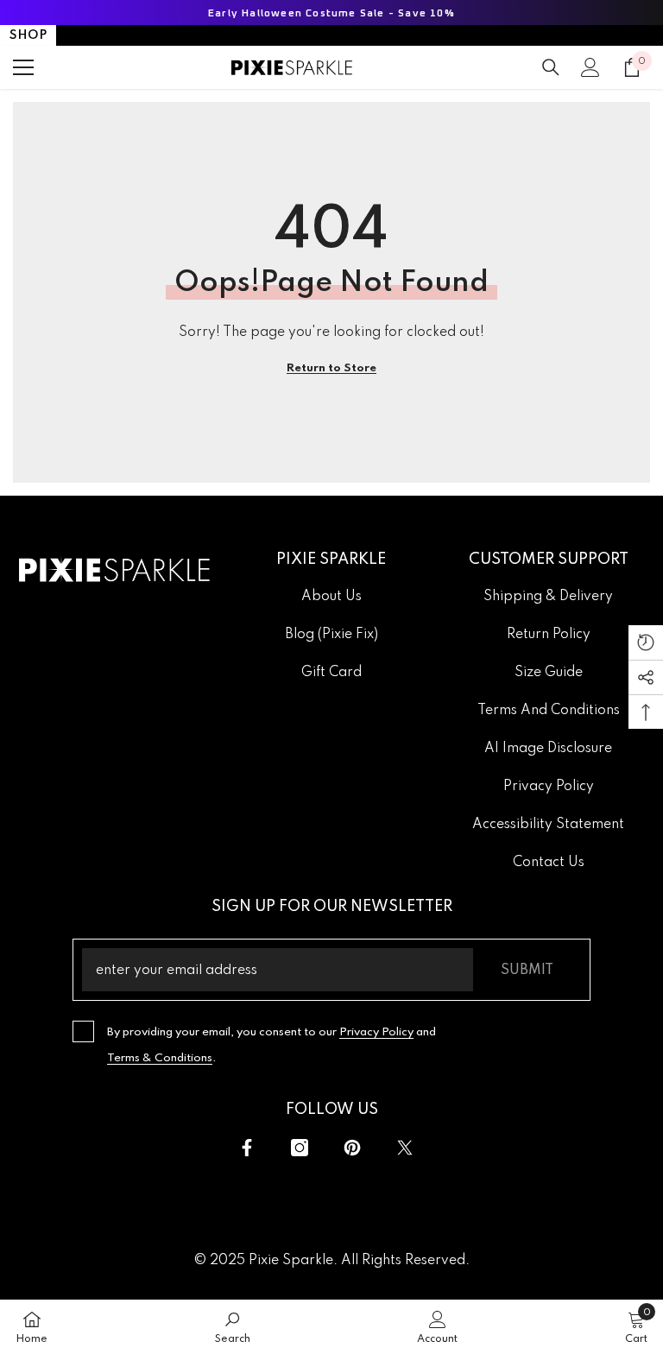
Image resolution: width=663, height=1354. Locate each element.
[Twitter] (405, 1147)
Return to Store (331, 368)
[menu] (23, 67)
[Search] (550, 67)
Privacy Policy (376, 1032)
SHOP (28, 35)
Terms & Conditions (159, 1058)
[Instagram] (299, 1147)
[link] (232, 1327)
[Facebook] (247, 1147)
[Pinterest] (352, 1147)
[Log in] (590, 67)
